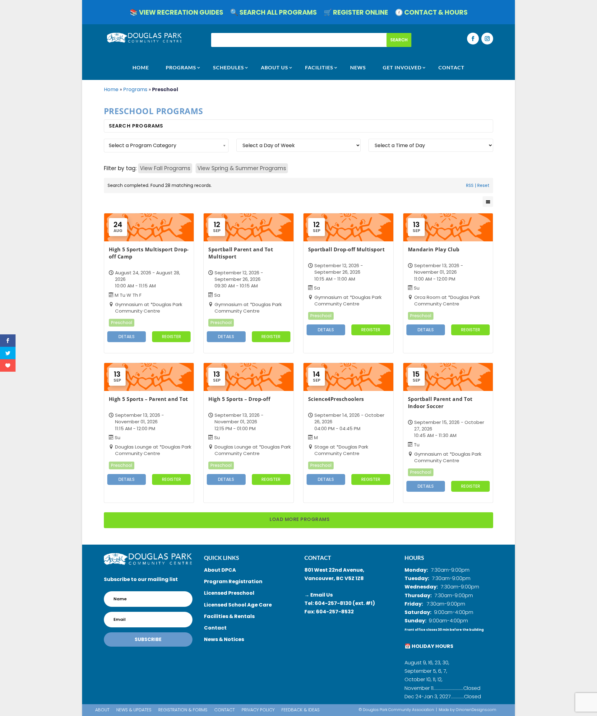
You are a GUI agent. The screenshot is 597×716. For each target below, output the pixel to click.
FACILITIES (319, 67)
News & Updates (133, 710)
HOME (140, 67)
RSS (470, 185)
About (102, 710)
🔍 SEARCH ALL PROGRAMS (273, 13)
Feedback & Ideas (300, 710)
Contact (224, 710)
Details (126, 336)
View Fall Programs (165, 168)
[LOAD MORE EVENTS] (298, 520)
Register (171, 336)
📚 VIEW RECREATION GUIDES (176, 13)
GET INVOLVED (402, 67)
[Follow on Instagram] (487, 38)
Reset (483, 185)
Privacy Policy (258, 710)
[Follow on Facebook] (473, 38)
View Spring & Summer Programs (241, 168)
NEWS (358, 67)
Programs (181, 67)
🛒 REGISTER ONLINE (356, 13)
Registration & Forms (182, 710)
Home (111, 89)
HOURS (414, 557)
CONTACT (451, 67)
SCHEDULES (228, 67)
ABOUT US (274, 67)
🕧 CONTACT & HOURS (431, 13)
